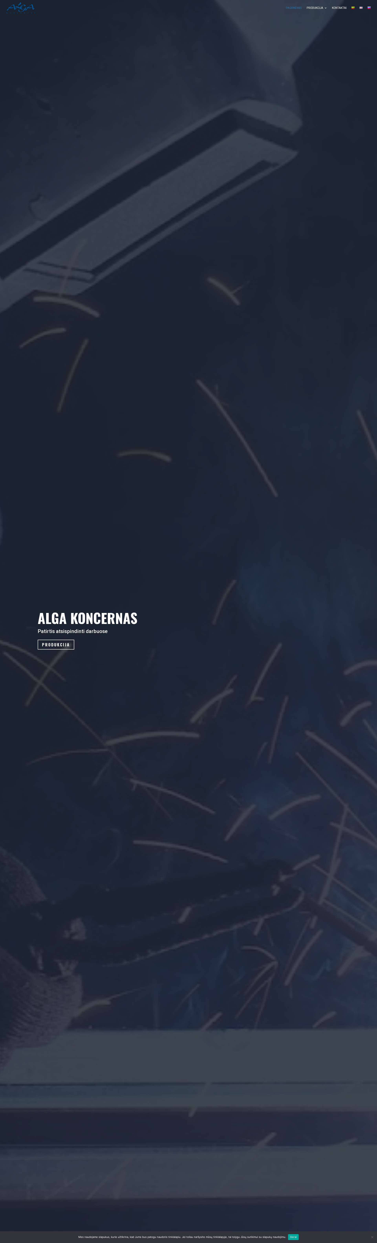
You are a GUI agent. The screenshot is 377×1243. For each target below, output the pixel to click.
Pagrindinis (294, 7)
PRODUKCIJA (315, 7)
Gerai (293, 1236)
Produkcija (56, 645)
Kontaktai (339, 7)
